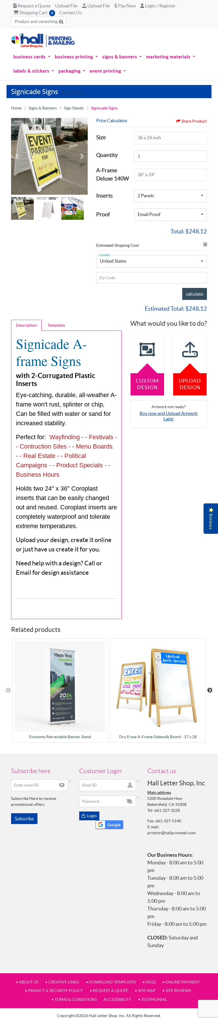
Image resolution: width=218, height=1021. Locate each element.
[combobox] (170, 196)
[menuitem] (32, 57)
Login (91, 816)
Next (210, 690)
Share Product (194, 121)
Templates (56, 325)
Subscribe (24, 818)
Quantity (107, 155)
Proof (103, 214)
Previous (8, 690)
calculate (194, 293)
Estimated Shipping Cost (117, 245)
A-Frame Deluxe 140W (112, 174)
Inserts (104, 195)
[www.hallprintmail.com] (43, 40)
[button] (129, 801)
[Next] (82, 156)
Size (101, 137)
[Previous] (16, 156)
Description (26, 325)
